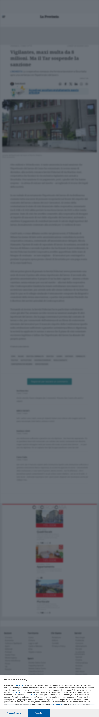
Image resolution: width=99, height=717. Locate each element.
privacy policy (56, 704)
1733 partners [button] (19, 685)
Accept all (39, 713)
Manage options (14, 713)
